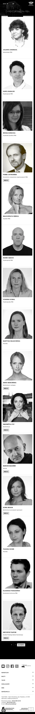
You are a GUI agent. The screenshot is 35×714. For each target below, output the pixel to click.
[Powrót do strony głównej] (31, 5)
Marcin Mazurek (9, 466)
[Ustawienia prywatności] (3, 710)
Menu (5, 3)
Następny (21, 645)
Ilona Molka (8, 507)
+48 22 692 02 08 (16, 701)
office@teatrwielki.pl (10, 704)
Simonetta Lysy (8, 424)
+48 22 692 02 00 (10, 702)
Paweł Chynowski (10, 174)
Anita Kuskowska (9, 383)
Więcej (6, 181)
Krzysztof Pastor (9, 632)
